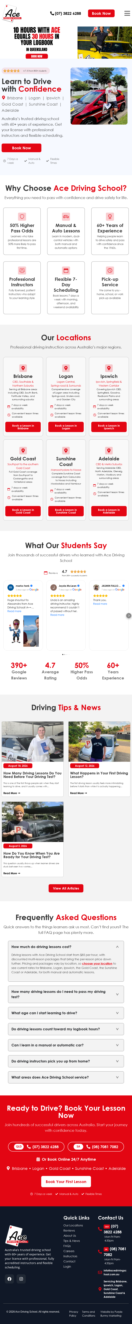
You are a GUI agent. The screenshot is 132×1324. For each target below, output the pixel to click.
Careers (68, 1251)
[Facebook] (9, 1278)
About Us (69, 1235)
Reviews (69, 1230)
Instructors (70, 1256)
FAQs (67, 1246)
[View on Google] (10, 587)
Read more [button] (14, 611)
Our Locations (73, 1225)
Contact (69, 1261)
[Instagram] (21, 1278)
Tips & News (71, 1241)
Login (67, 1266)
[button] (127, 13)
